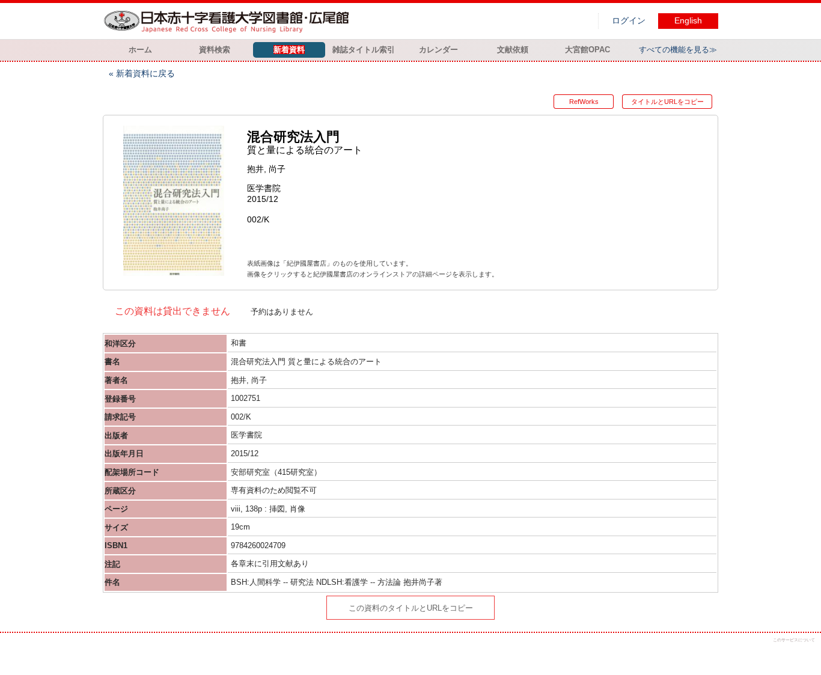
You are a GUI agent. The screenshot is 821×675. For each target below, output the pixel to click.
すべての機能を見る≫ (678, 49)
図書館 (229, 21)
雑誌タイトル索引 (363, 49)
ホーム (140, 49)
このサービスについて (794, 640)
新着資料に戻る (145, 73)
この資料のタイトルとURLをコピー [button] (411, 607)
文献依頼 (512, 49)
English (688, 20)
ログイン (629, 20)
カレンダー (438, 49)
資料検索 (214, 49)
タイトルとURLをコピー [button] (667, 101)
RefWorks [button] (584, 101)
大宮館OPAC (587, 49)
